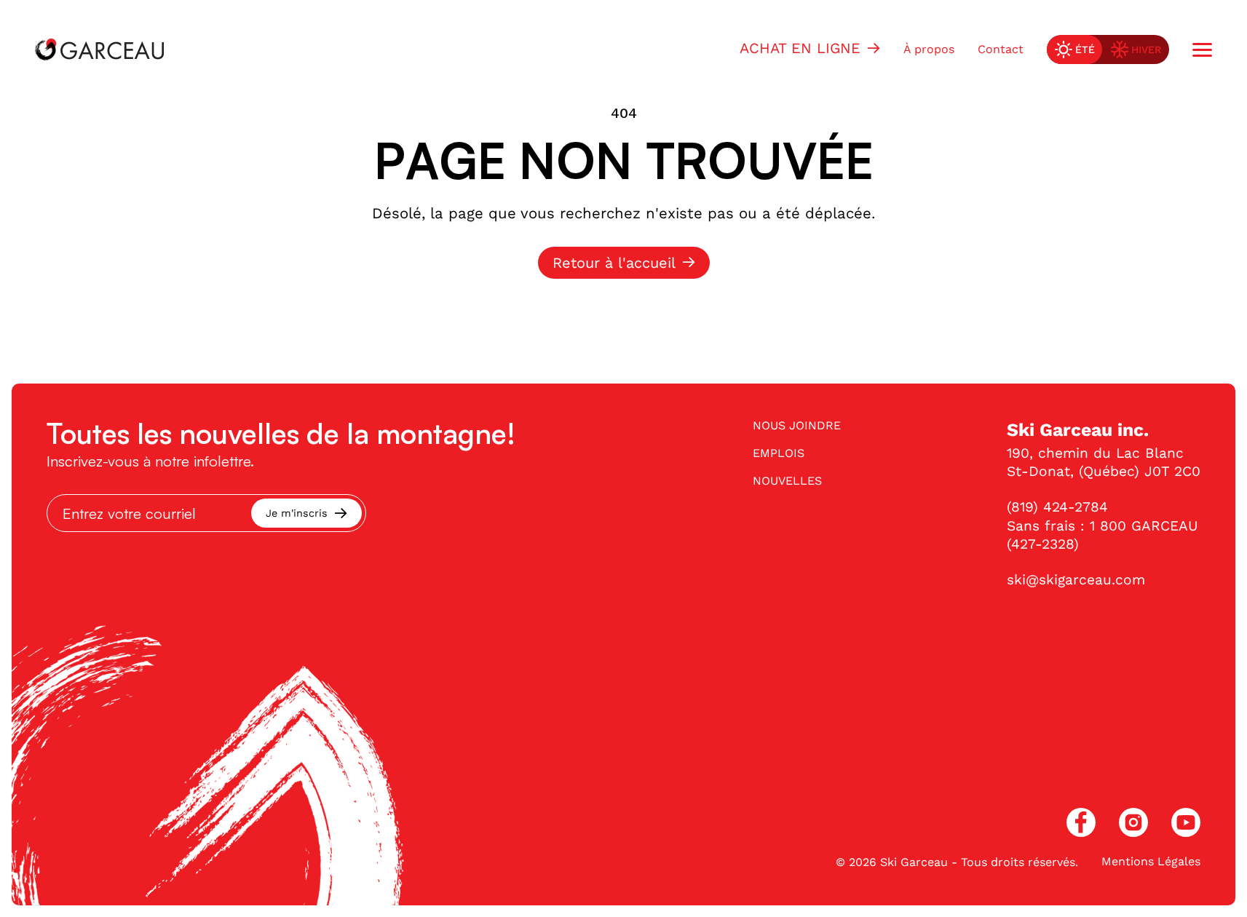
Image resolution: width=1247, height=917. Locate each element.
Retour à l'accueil (614, 262)
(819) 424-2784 (1057, 507)
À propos (928, 49)
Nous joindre (797, 425)
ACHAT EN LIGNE (800, 48)
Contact (1001, 49)
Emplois (778, 453)
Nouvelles (787, 481)
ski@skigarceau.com (1076, 579)
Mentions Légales (1150, 861)
